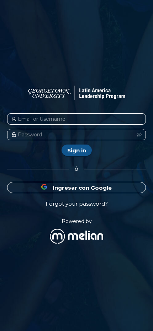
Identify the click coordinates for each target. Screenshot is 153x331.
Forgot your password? (77, 203)
